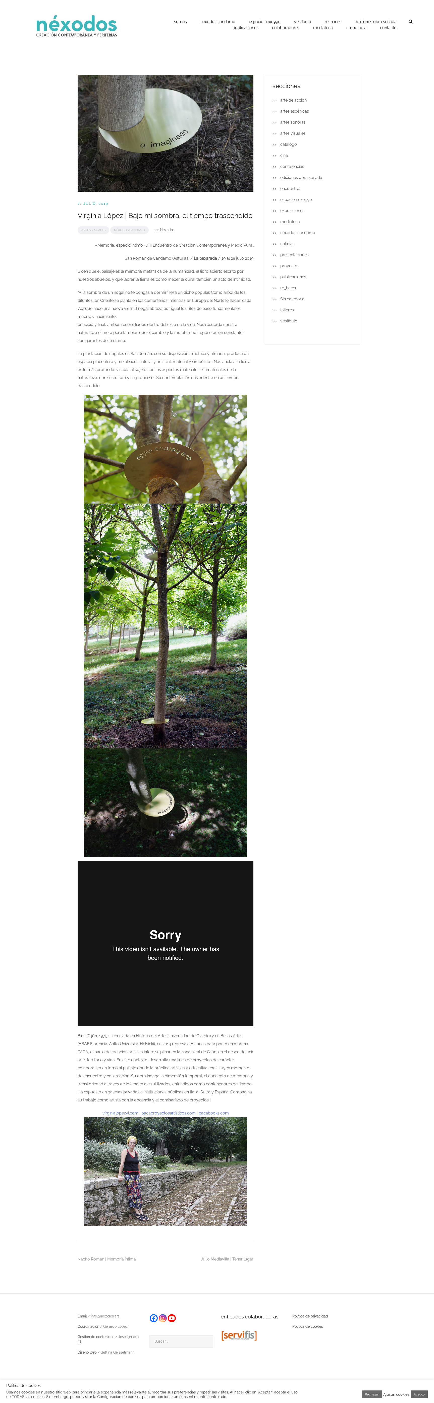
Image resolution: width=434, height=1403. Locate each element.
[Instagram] (163, 1318)
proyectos (289, 265)
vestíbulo (302, 21)
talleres (287, 310)
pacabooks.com (214, 1113)
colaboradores (286, 27)
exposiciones (292, 210)
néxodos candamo (217, 21)
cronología (356, 27)
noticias (287, 243)
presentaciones (294, 254)
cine (284, 155)
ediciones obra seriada (376, 21)
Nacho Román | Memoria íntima (107, 1259)
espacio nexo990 (265, 21)
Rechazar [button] (372, 1394)
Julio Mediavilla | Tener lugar (227, 1259)
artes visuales (93, 230)
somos (180, 21)
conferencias (292, 166)
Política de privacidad (310, 1316)
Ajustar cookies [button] (396, 1394)
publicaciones (245, 27)
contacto (388, 27)
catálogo (288, 144)
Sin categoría (292, 299)
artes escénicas (294, 111)
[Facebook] (154, 1318)
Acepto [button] (419, 1394)
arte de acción (293, 100)
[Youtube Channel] (172, 1318)
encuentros (290, 188)
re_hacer (333, 21)
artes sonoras (293, 122)
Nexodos (167, 230)
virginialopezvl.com (120, 1113)
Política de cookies (307, 1326)
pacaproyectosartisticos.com (168, 1113)
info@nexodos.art (105, 1316)
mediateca (323, 27)
